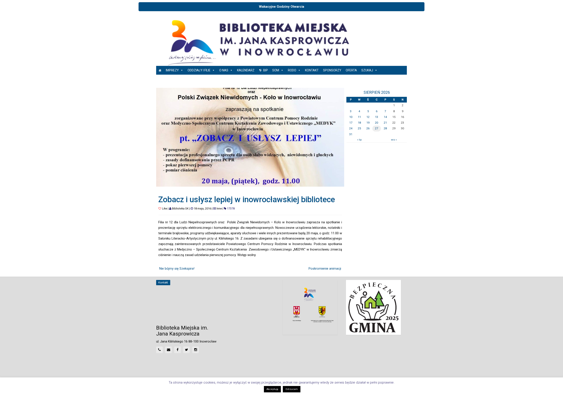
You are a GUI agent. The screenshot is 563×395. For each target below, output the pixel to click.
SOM (275, 70)
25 (359, 128)
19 (367, 122)
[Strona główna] (160, 70)
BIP (265, 70)
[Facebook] (177, 349)
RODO (292, 70)
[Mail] (168, 349)
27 (376, 128)
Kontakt (312, 70)
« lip (359, 139)
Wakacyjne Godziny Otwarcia (281, 7)
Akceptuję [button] (272, 389)
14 (385, 117)
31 (350, 134)
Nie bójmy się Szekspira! (176, 269)
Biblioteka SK (180, 208)
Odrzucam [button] (291, 389)
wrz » (394, 139)
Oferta (351, 70)
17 (350, 122)
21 (385, 122)
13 (376, 117)
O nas (223, 70)
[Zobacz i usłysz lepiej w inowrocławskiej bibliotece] (250, 137)
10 (350, 117)
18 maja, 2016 (202, 208)
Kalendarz (245, 70)
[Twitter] (186, 349)
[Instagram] (195, 349)
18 (359, 122)
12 (367, 117)
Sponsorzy (332, 70)
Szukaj (367, 70)
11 (359, 117)
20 (376, 122)
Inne (219, 208)
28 (385, 128)
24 (350, 128)
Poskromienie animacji (325, 269)
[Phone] (159, 349)
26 (367, 128)
